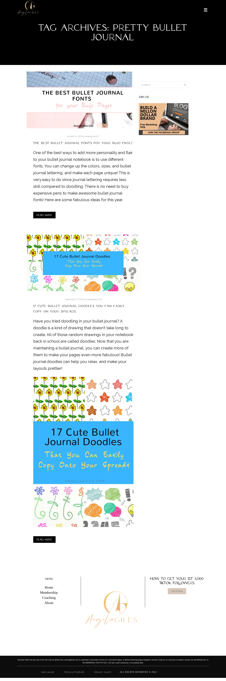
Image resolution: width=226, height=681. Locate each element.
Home (49, 587)
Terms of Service (74, 672)
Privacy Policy (103, 672)
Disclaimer (47, 672)
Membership (49, 593)
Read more (44, 215)
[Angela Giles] (28, 9)
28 (100, 299)
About (49, 603)
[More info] (203, 9)
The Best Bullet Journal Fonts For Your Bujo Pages (83, 143)
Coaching (49, 598)
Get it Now (177, 591)
